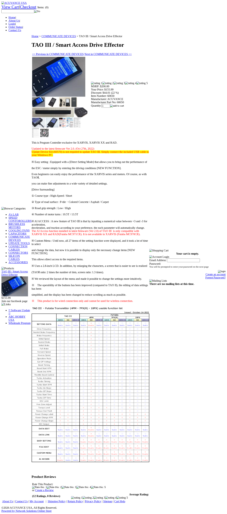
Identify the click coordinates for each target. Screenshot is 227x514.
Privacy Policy (93, 501)
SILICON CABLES (14, 257)
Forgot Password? (215, 277)
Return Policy (75, 501)
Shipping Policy (57, 501)
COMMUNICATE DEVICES (19, 238)
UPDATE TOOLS (19, 243)
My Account (37, 501)
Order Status (16, 27)
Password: (155, 263)
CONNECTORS (18, 252)
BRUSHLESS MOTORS (17, 226)
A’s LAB (14, 214)
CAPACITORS (17, 233)
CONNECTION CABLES (18, 248)
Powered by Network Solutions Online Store (26, 510)
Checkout (28, 7)
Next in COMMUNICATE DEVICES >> (108, 54)
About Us (14, 20)
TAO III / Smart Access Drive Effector (14, 273)
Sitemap (107, 501)
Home (12, 17)
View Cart (10, 7)
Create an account (216, 274)
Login (12, 23)
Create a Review (44, 490)
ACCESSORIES (18, 262)
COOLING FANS (19, 230)
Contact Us (15, 30)
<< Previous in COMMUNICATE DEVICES (58, 54)
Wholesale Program (20, 323)
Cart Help (119, 501)
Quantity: (96, 105)
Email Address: (157, 260)
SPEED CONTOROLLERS (20, 219)
